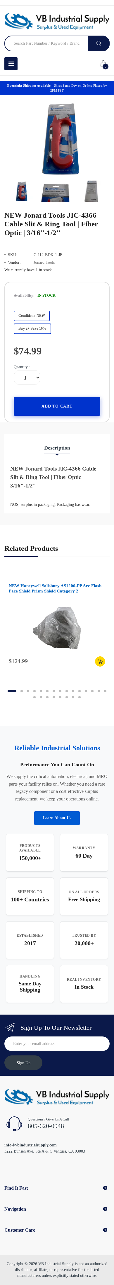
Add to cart (57, 406)
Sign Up (23, 1063)
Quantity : (22, 367)
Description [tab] (57, 448)
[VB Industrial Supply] (57, 21)
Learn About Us (57, 818)
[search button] (99, 43)
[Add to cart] (100, 661)
